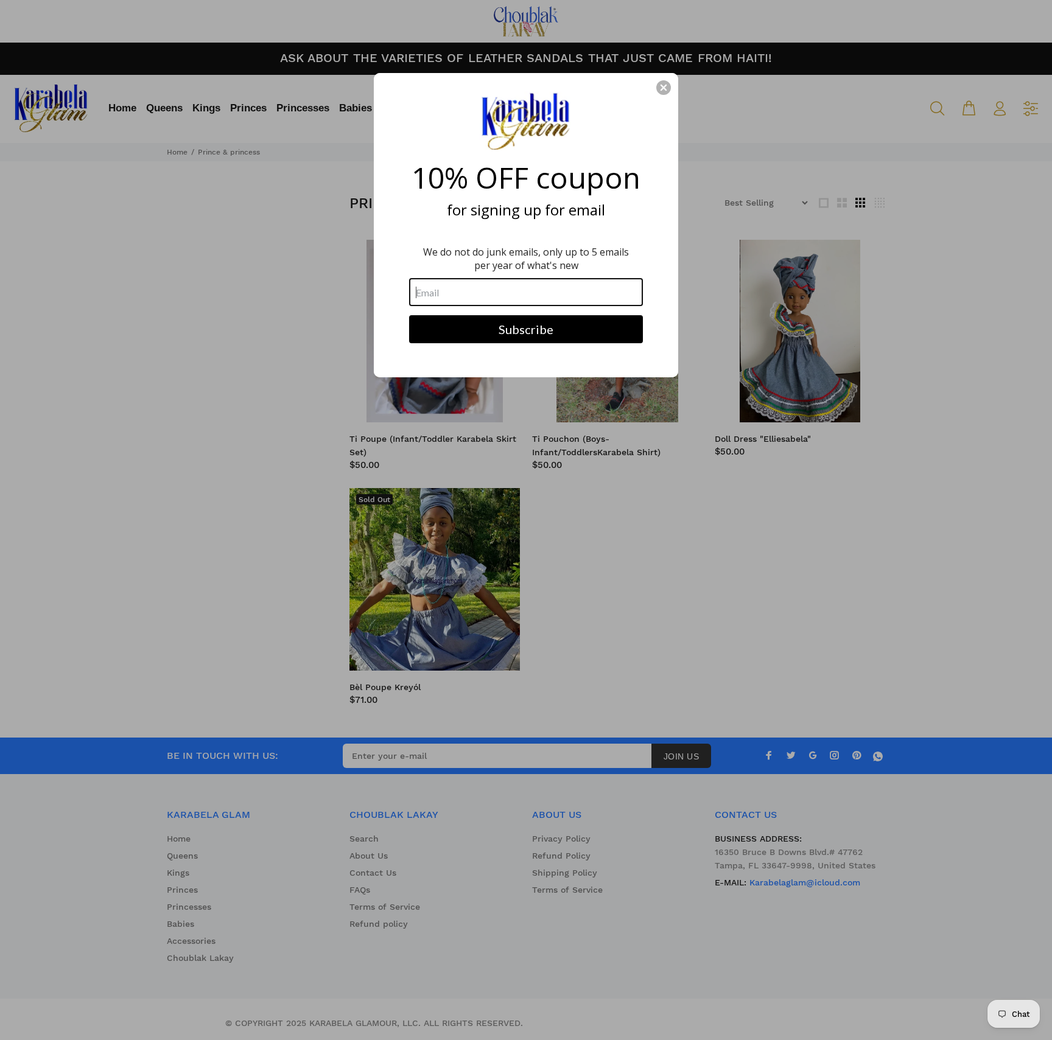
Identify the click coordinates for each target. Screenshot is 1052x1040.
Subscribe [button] (526, 329)
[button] (663, 87)
